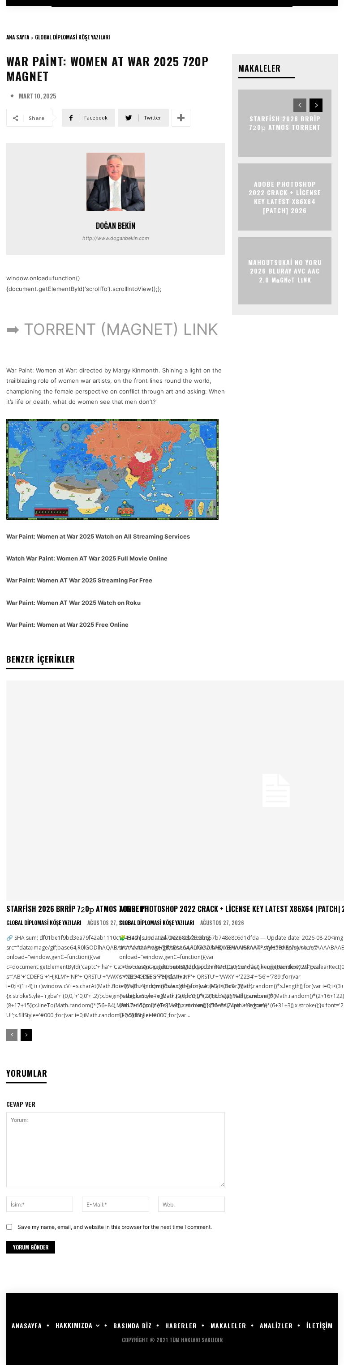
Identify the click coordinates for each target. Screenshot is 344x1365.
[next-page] (26, 1035)
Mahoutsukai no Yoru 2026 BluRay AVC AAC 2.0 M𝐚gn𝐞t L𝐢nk (285, 270)
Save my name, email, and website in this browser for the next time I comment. (114, 1227)
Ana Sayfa (17, 37)
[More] (181, 118)
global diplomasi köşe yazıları (72, 37)
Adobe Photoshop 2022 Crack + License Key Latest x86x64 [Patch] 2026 (285, 197)
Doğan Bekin (115, 225)
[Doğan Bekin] (115, 182)
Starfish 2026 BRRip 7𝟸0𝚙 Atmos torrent (76, 908)
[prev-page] (11, 1035)
